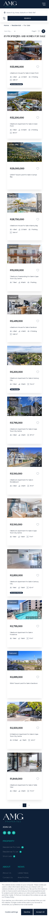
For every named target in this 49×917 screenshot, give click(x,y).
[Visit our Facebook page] (4, 833)
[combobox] (18, 13)
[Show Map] (43, 31)
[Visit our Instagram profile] (9, 833)
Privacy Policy (9, 897)
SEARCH (27, 18)
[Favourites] (37, 66)
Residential (16, 25)
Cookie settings (11, 912)
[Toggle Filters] (4, 18)
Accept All (40, 912)
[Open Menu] (44, 4)
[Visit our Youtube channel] (13, 833)
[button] (39, 52)
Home (6, 25)
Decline (27, 912)
